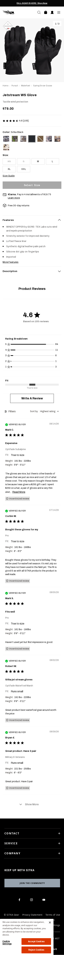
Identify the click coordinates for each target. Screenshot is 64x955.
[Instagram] (32, 900)
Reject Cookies (36, 949)
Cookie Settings (6, 942)
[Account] (52, 12)
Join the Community (32, 883)
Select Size (32, 185)
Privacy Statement (32, 914)
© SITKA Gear (11, 914)
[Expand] (59, 271)
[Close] (49, 922)
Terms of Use (52, 914)
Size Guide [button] (9, 176)
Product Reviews (32, 288)
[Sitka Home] (17, 12)
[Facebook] (19, 900)
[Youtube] (44, 900)
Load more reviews (32, 804)
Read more (18, 492)
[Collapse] (59, 220)
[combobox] (45, 411)
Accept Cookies (36, 941)
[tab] (32, 220)
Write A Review (32, 398)
